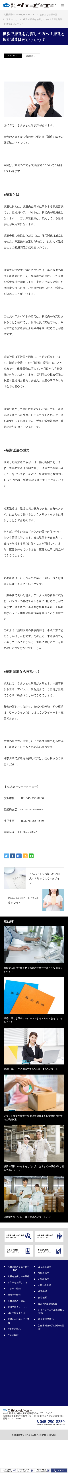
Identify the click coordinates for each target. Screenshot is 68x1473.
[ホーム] (19, 13)
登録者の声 (43, 1272)
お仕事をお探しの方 (17, 1282)
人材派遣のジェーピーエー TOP (18, 1268)
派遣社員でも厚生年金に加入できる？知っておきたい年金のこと (33, 1020)
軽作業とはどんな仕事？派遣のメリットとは (27, 1217)
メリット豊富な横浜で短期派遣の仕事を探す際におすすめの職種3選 (33, 1117)
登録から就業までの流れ (18, 1321)
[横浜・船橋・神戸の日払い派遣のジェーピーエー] (28, 6)
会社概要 (42, 1297)
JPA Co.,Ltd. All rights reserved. (40, 1434)
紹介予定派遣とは (16, 1313)
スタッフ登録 (14, 1288)
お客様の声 (43, 1279)
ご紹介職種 (13, 1335)
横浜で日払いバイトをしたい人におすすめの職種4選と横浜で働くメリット (34, 1168)
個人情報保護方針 (46, 1319)
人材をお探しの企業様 (18, 1276)
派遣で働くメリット (17, 1307)
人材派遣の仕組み (16, 1300)
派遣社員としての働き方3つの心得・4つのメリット (31, 1069)
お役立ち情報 (14, 1294)
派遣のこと (30, 56)
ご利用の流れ (14, 1328)
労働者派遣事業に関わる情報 (51, 1327)
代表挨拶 (42, 1291)
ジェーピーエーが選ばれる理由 (51, 1311)
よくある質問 (44, 1266)
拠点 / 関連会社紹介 (47, 1303)
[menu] (63, 5)
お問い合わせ (44, 1285)
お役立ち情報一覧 (48, 14)
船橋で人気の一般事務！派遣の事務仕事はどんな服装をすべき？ (33, 969)
